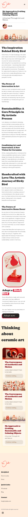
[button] (24, 4)
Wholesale (4, 488)
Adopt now (9, 316)
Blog (2, 492)
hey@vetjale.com (6, 501)
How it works (5, 476)
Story (2, 479)
